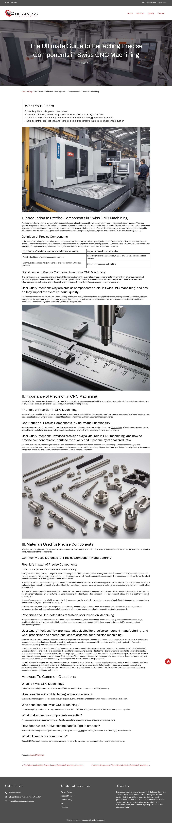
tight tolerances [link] (87, 244)
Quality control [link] (34, 121)
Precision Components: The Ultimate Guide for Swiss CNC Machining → (121, 765)
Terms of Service (67, 796)
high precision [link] (116, 427)
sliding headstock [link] (87, 699)
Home (24, 92)
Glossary (64, 807)
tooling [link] (81, 730)
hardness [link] (95, 620)
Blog (30, 92)
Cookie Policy (66, 800)
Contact (161, 13)
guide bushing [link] (71, 699)
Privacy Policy (66, 792)
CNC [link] (78, 114)
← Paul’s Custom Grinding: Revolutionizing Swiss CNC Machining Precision (52, 765)
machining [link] (86, 114)
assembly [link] (25, 246)
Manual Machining (37, 755)
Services (140, 13)
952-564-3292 (11, 2)
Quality (151, 13)
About (130, 13)
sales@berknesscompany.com (154, 2)
